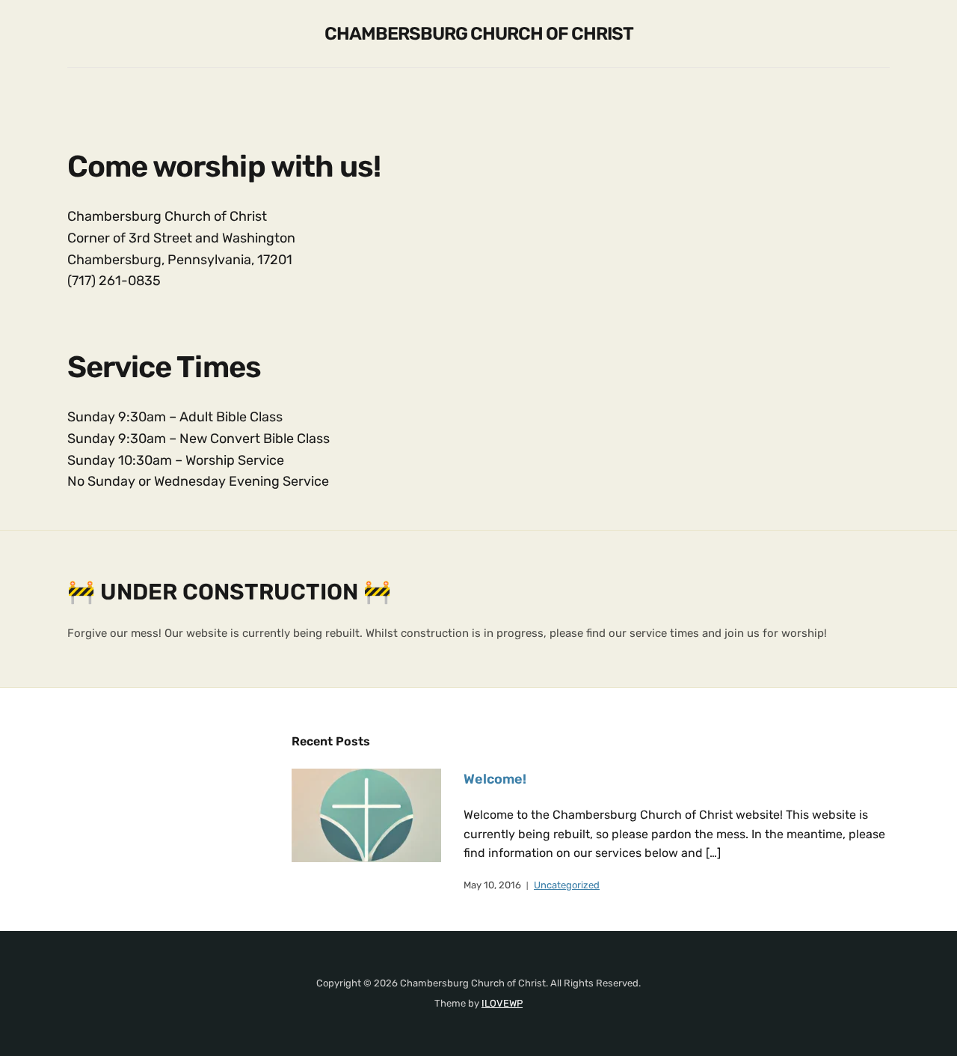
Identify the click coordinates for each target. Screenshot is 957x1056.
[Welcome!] (366, 814)
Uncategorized (567, 885)
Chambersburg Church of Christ (478, 33)
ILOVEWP (502, 1003)
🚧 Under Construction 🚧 (229, 592)
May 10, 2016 (492, 885)
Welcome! (495, 779)
